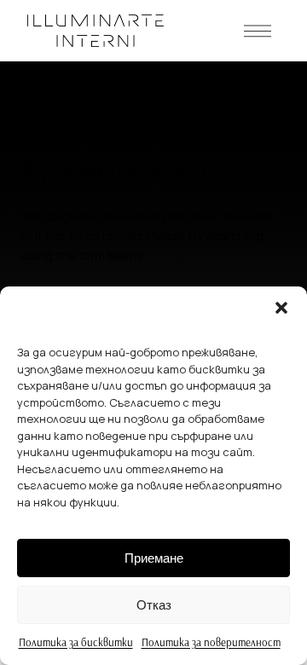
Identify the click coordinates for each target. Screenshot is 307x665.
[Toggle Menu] (257, 30)
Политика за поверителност (211, 642)
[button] (281, 307)
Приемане (154, 558)
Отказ (153, 605)
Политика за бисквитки (76, 642)
